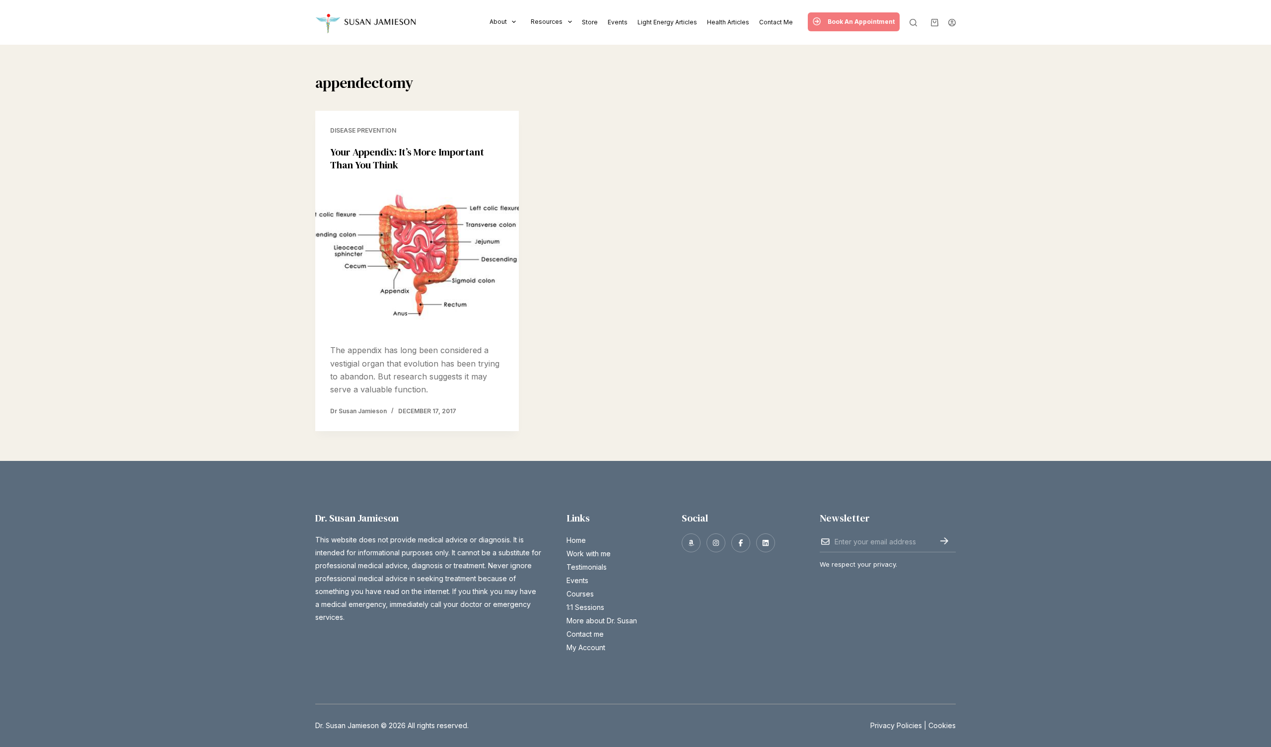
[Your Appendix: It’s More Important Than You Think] (417, 257)
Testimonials (586, 567)
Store (590, 22)
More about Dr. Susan (601, 620)
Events (618, 22)
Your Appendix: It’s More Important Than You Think (407, 158)
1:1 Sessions (585, 607)
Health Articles (728, 22)
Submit (944, 541)
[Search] (913, 22)
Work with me (588, 553)
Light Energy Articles (667, 22)
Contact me (776, 22)
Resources (547, 21)
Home (576, 540)
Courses (580, 594)
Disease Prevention (363, 130)
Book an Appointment (861, 21)
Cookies (942, 725)
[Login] (952, 22)
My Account (585, 647)
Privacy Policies (896, 725)
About (498, 21)
